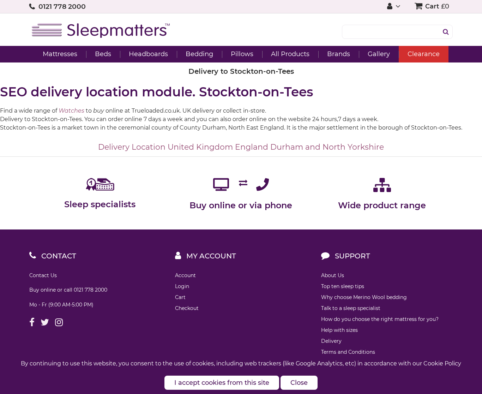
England (251, 147)
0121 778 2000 (62, 6)
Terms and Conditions (348, 352)
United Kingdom (200, 147)
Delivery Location (131, 147)
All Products (290, 54)
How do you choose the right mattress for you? (380, 319)
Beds (103, 54)
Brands (338, 54)
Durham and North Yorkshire (327, 147)
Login (182, 286)
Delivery (331, 341)
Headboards (148, 54)
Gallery (379, 54)
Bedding (199, 54)
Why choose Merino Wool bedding (364, 297)
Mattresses (60, 54)
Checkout (187, 308)
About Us (332, 275)
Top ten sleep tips (342, 286)
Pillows (242, 54)
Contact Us (43, 275)
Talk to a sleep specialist (350, 308)
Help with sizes (339, 330)
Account (185, 275)
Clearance (424, 54)
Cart (180, 297)
